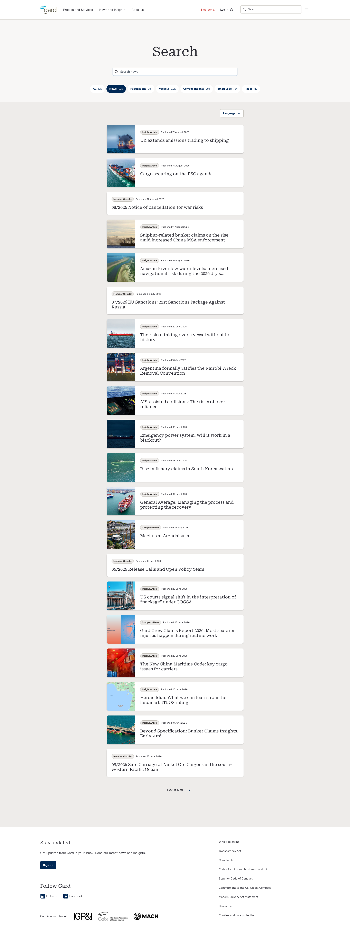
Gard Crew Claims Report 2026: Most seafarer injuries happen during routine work (187, 633)
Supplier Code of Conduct (236, 878)
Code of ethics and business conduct (243, 869)
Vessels (167, 88)
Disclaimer (226, 906)
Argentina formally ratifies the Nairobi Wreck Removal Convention (188, 371)
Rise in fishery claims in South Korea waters (186, 468)
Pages (251, 88)
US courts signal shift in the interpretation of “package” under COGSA (188, 599)
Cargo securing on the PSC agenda (176, 173)
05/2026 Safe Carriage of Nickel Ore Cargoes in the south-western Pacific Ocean (172, 767)
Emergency (208, 9)
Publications (141, 88)
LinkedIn (52, 896)
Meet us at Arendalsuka (164, 535)
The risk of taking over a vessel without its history (185, 337)
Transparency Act (230, 851)
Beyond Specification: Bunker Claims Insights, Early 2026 (189, 733)
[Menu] (306, 10)
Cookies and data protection (237, 915)
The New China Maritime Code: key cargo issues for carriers (184, 666)
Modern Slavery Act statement (238, 897)
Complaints (226, 860)
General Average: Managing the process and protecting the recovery (187, 505)
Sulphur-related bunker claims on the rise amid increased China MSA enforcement (184, 237)
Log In (224, 9)
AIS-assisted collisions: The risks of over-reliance (183, 404)
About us (138, 10)
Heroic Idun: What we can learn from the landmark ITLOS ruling (183, 700)
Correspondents (196, 88)
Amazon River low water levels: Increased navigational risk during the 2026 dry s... (184, 271)
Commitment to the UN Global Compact (245, 888)
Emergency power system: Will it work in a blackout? (185, 438)
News (116, 88)
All (97, 88)
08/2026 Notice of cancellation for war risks (157, 207)
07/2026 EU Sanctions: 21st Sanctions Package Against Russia (168, 304)
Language (229, 113)
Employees (227, 88)
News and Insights (112, 10)
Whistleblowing (229, 842)
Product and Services (78, 10)
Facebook (76, 896)
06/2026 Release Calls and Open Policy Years (158, 569)
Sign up (48, 865)
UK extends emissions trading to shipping (184, 140)
